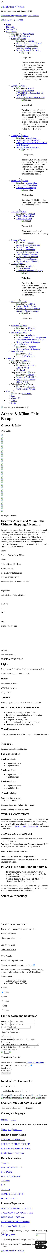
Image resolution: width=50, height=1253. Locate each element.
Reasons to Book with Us (11, 1167)
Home (8, 24)
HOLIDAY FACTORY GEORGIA (15, 1144)
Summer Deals (12, 29)
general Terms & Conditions (26, 826)
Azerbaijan (16, 135)
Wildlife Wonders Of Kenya (12, 1217)
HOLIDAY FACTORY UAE (13, 1140)
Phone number (7, 1039)
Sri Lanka (15, 326)
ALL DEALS (17, 36)
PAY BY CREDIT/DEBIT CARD (15, 1065)
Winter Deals (11, 31)
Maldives (15, 301)
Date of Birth (6, 1047)
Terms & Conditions (35, 1063)
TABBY (4, 1068)
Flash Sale (10, 27)
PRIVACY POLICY (9, 1198)
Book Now (6, 1073)
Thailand (15, 211)
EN (15, 400)
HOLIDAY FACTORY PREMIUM (16, 1148)
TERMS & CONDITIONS (12, 1194)
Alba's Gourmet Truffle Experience (15, 1222)
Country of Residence (10, 1029)
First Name (6, 1021)
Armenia (15, 86)
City (2, 1034)
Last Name (5, 1024)
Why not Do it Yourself (10, 1176)
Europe (14, 240)
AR (12, 400)
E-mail (4, 1027)
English (4, 1119)
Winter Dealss (28, 34)
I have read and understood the (22, 1063)
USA (13, 351)
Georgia (14, 38)
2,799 (6, 1010)
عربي (13, 1119)
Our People (5, 1181)
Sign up (29, 1108)
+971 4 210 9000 (8, 1235)
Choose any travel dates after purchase (17, 965)
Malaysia (15, 333)
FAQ (3, 1185)
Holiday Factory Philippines (12, 1153)
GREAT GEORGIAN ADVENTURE (17, 1213)
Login (13, 403)
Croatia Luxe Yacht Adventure (13, 1226)
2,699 (6, 1001)
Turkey (14, 263)
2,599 (6, 992)
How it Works (6, 1172)
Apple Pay (5, 1070)
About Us (10, 358)
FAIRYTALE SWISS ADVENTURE (16, 1208)
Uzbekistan (16, 180)
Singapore (15, 344)
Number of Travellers (9, 1049)
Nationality (5, 1042)
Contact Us (10, 391)
